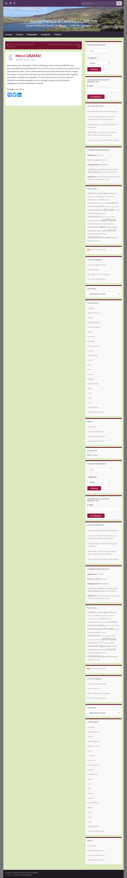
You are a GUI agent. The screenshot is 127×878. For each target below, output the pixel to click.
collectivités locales (108, 196)
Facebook (45, 34)
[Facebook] (14, 2)
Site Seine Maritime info (96, 279)
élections (90, 241)
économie (94, 237)
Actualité (27, 60)
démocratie (104, 203)
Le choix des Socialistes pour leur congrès (64, 44)
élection (115, 237)
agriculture (91, 196)
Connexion (91, 427)
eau (95, 206)
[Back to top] (121, 872)
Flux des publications (95, 431)
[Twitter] (10, 2)
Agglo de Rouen (93, 313)
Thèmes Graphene (25, 875)
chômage (98, 196)
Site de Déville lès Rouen (96, 265)
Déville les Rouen (97, 250)
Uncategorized (93, 407)
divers (89, 332)
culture (102, 199)
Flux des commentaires (96, 436)
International (92, 355)
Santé (89, 393)
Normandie (98, 221)
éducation (106, 237)
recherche (92, 226)
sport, (89, 402)
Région (90, 388)
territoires (90, 234)
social (112, 230)
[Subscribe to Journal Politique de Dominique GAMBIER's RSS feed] (6, 2)
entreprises (115, 206)
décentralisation (93, 203)
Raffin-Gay (91, 160)
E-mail (90, 86)
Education (91, 341)
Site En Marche (93, 270)
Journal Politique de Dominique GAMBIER (63, 21)
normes (90, 374)
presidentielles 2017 (94, 224)
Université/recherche (95, 412)
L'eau (89, 365)
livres (89, 369)
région (102, 226)
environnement (95, 209)
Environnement (93, 346)
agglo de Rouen (109, 193)
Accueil (8, 34)
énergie (97, 241)
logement (90, 220)
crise (97, 200)
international (94, 216)
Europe (109, 209)
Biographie (32, 34)
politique (109, 220)
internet (104, 217)
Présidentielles (93, 384)
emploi (100, 206)
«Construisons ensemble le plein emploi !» (103, 140)
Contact (19, 34)
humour (103, 213)
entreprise (107, 206)
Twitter (57, 34)
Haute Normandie (93, 213)
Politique (33, 60)
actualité (91, 193)
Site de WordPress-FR (96, 441)
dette (108, 200)
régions (99, 231)
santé (105, 230)
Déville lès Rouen (94, 327)
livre (113, 217)
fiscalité (117, 210)
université (99, 234)
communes (91, 200)
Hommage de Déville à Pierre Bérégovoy (102, 111)
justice (109, 217)
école (105, 234)
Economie (91, 336)
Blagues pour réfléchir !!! (108, 172)
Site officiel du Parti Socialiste (98, 274)
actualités (99, 193)
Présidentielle (108, 224)
